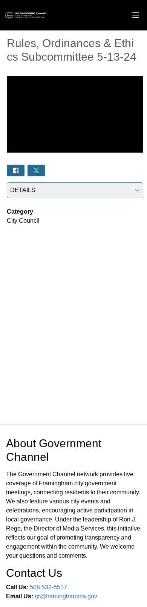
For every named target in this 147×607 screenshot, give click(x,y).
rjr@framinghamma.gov (66, 596)
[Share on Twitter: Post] (36, 170)
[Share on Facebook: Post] (15, 170)
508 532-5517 (48, 587)
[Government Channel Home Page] (26, 15)
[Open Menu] (135, 15)
